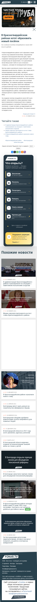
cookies (18, 576)
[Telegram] (20, 152)
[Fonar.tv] (6, 2)
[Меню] (35, 2)
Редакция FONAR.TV (29, 114)
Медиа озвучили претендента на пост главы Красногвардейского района (18, 131)
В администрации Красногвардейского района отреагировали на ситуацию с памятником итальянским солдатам (19, 127)
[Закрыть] (34, 29)
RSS (3, 561)
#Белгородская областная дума (23, 141)
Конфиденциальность (9, 569)
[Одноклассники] (22, 152)
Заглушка (19, 563)
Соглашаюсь (19, 597)
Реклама (13, 566)
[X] (15, 152)
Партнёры (5, 566)
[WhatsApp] (17, 152)
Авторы (12, 563)
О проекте (5, 563)
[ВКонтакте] (12, 152)
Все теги (9, 561)
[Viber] (25, 152)
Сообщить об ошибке (20, 561)
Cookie (22, 582)
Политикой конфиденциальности (20, 592)
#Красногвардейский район (13, 140)
